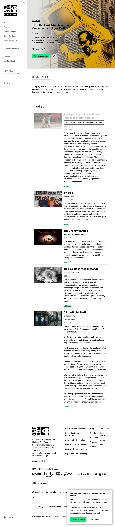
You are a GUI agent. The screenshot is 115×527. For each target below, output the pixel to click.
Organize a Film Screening (76, 454)
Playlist (36, 20)
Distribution (95, 433)
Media (102, 440)
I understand (78, 519)
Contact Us (104, 429)
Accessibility (37, 507)
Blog (92, 429)
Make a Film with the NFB (76, 449)
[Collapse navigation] (24, 3)
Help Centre (102, 434)
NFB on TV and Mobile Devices (45, 469)
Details (35, 77)
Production (94, 447)
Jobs (101, 445)
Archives (93, 442)
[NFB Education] (10, 10)
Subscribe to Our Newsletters (72, 434)
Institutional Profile (53, 507)
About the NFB (38, 461)
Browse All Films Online (75, 440)
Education (94, 438)
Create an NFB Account (75, 429)
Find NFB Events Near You (76, 445)
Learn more (94, 519)
